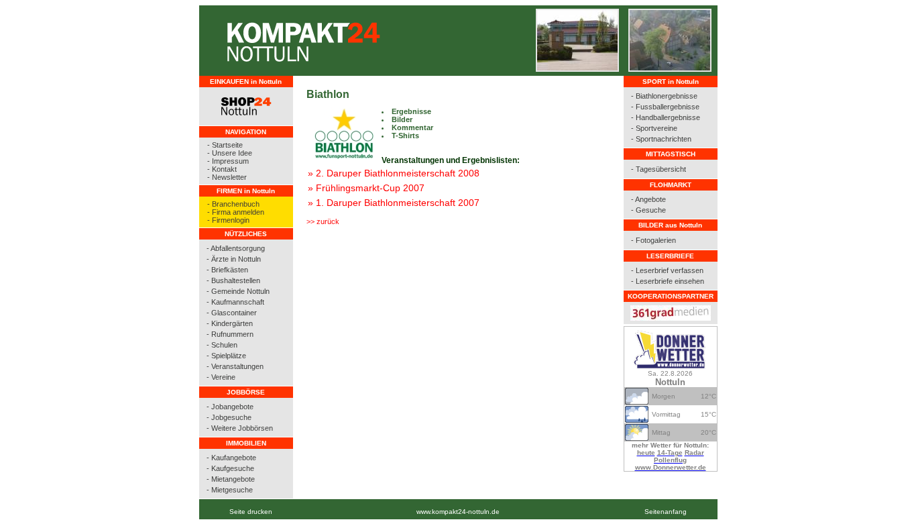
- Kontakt (222, 169)
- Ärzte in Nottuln (234, 259)
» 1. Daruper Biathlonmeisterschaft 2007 (393, 202)
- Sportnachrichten (661, 139)
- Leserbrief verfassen (667, 270)
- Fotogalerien (653, 240)
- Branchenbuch (233, 204)
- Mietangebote (231, 479)
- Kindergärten (230, 323)
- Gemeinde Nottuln (238, 291)
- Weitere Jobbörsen (240, 428)
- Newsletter (227, 177)
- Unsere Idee (229, 153)
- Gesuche (648, 210)
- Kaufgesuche (230, 468)
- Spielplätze (226, 356)
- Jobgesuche (229, 417)
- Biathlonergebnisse (664, 96)
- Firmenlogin (228, 220)
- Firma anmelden (235, 212)
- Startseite (225, 145)
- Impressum (228, 161)
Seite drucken (250, 511)
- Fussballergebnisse (665, 107)
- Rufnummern (230, 334)
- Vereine (221, 377)
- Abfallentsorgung (236, 248)
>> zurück (322, 221)
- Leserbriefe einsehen (667, 281)
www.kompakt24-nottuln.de (458, 511)
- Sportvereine (654, 128)
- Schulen (222, 345)
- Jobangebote (230, 407)
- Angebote (648, 199)
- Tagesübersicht (658, 169)
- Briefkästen (227, 270)
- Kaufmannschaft (235, 302)
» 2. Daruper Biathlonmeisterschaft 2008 (393, 173)
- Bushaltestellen (233, 280)
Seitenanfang (665, 511)
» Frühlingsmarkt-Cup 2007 (366, 187)
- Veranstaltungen (235, 366)
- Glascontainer (232, 313)
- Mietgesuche (230, 490)
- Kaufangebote (231, 458)
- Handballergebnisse (665, 117)
